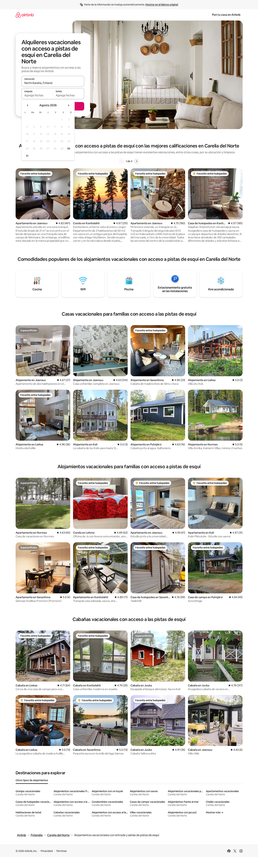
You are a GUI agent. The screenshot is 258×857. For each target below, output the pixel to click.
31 (27, 155)
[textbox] (37, 95)
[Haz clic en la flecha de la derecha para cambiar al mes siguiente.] (68, 105)
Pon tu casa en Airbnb (226, 15)
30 (68, 148)
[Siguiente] (136, 161)
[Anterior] (121, 161)
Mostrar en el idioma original (161, 4)
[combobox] (52, 83)
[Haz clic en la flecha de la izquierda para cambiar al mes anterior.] (28, 105)
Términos (61, 851)
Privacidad (47, 851)
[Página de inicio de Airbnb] (25, 14)
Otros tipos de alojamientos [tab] (32, 780)
